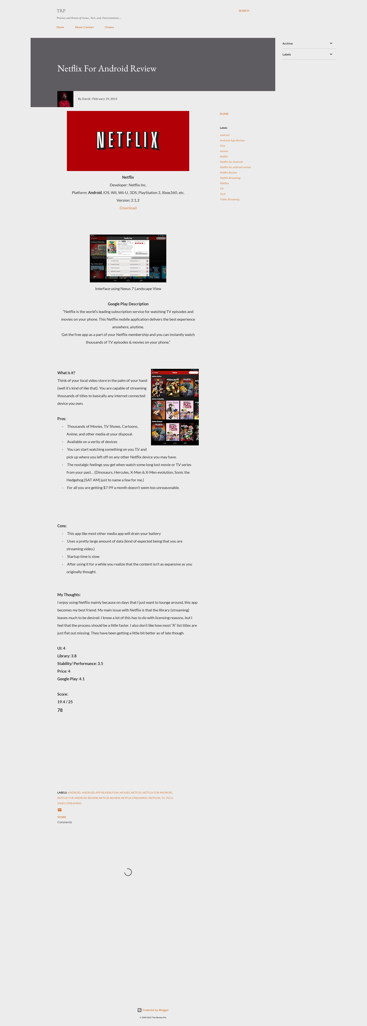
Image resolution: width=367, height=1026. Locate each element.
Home (60, 27)
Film (222, 145)
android (224, 135)
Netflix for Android (231, 161)
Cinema (109, 27)
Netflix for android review (235, 167)
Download (128, 207)
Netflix (224, 156)
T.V (221, 188)
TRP (61, 11)
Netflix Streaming (230, 177)
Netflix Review (228, 172)
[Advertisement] (122, 950)
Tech (222, 194)
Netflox (224, 183)
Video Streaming (229, 199)
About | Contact (84, 27)
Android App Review (232, 140)
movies (224, 151)
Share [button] (224, 113)
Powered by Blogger (155, 1010)
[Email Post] (59, 811)
